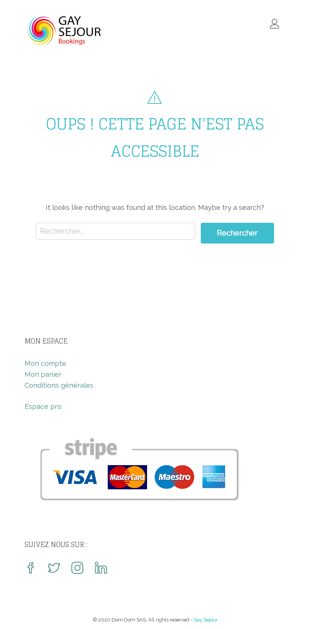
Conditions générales (59, 385)
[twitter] (54, 569)
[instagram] (77, 569)
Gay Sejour (206, 620)
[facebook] (31, 569)
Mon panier (43, 374)
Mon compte (45, 363)
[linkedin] (101, 569)
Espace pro (43, 406)
